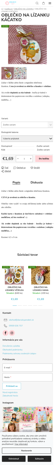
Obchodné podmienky (13, 349)
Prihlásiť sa (12, 386)
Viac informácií (21, 444)
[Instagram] (12, 333)
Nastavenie (26, 450)
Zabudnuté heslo (10, 395)
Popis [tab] (16, 182)
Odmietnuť (14, 458)
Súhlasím (39, 458)
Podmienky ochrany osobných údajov (19, 353)
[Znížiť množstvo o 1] (18, 159)
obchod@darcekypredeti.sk (21, 320)
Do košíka (44, 158)
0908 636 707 (16, 325)
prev (3, 274)
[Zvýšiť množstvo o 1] (31, 159)
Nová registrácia (10, 392)
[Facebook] (5, 333)
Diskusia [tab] (37, 182)
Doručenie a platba (11, 346)
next (52, 274)
